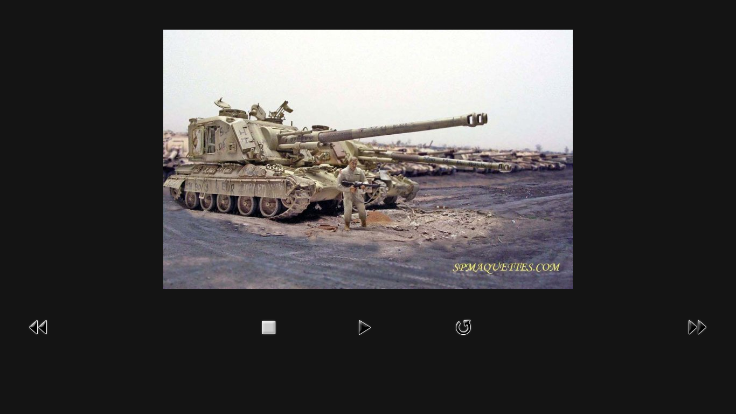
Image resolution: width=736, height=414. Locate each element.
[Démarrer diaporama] (364, 326)
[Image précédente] (39, 326)
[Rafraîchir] (463, 326)
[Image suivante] (697, 326)
